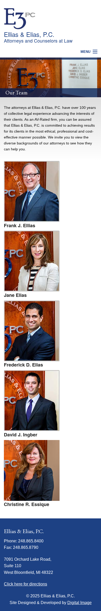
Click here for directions (25, 584)
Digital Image (79, 602)
